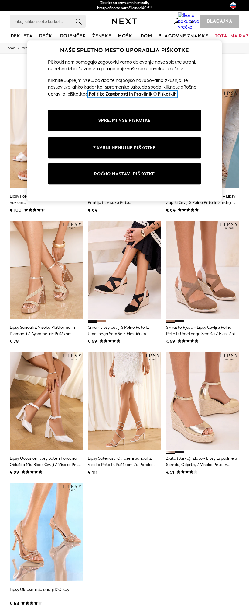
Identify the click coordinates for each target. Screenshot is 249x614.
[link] (177, 21)
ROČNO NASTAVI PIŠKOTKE (124, 174)
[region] (124, 121)
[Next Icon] (124, 21)
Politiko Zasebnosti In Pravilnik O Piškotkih (133, 94)
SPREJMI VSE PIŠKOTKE (124, 120)
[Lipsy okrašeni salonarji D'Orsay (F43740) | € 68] (46, 532)
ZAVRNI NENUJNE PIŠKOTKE (124, 147)
